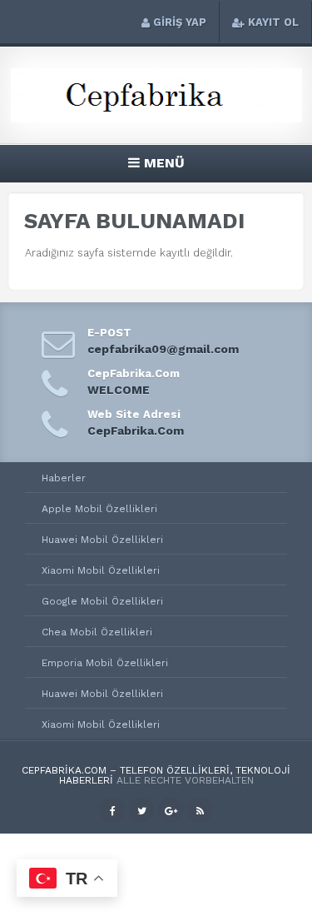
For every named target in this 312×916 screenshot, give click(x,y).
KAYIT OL (273, 22)
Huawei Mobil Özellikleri (102, 539)
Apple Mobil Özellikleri (99, 509)
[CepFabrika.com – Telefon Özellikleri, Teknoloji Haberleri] (156, 119)
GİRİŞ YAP (179, 22)
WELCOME (118, 390)
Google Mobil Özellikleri (102, 601)
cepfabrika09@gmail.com (163, 349)
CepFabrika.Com (135, 430)
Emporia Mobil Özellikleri (105, 663)
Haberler (64, 478)
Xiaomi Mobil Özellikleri (101, 570)
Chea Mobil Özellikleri (97, 632)
